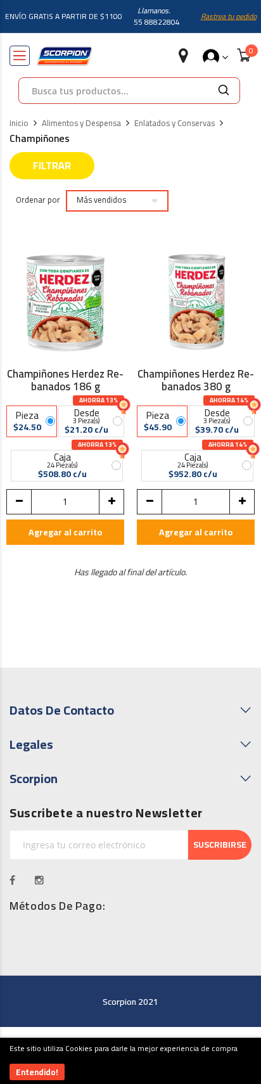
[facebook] (13, 880)
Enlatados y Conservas (174, 123)
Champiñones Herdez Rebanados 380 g (195, 380)
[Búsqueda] (223, 90)
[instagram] (39, 880)
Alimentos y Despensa (81, 123)
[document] (130, 1061)
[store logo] (64, 56)
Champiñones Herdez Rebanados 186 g (65, 380)
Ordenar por (38, 200)
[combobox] (113, 90)
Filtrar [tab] (52, 165)
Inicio (19, 123)
